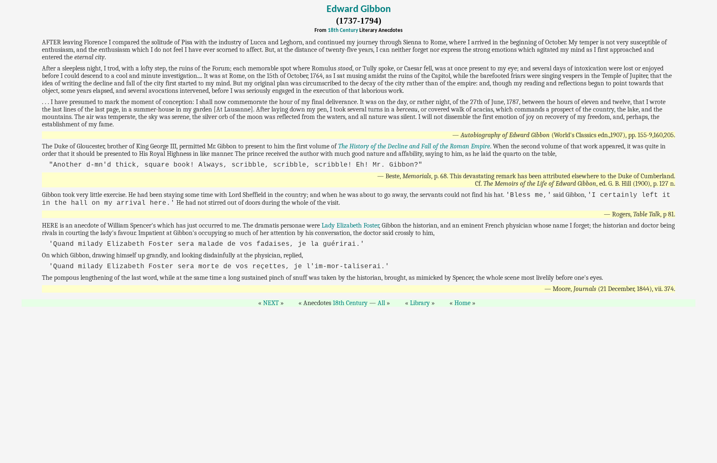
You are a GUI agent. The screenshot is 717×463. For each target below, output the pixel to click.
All (381, 303)
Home (462, 303)
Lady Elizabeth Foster (350, 225)
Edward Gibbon (359, 10)
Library (420, 303)
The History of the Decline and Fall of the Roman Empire (414, 146)
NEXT (271, 303)
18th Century (343, 30)
